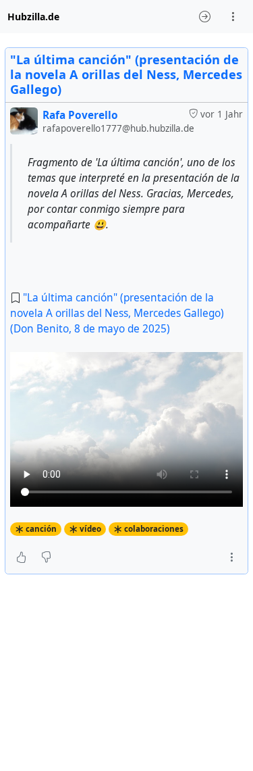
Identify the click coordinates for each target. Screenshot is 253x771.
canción (41, 529)
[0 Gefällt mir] (21, 557)
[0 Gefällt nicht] (46, 557)
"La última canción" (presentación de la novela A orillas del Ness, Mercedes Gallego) (126, 74)
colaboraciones (154, 529)
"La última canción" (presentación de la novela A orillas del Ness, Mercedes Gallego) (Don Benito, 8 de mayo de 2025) (117, 313)
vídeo (90, 529)
